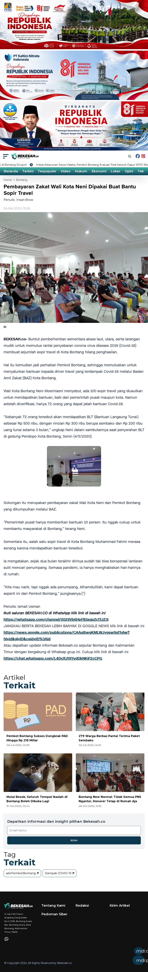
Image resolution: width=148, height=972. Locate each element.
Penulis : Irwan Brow (18, 199)
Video (65, 171)
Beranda (11, 171)
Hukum (81, 171)
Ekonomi (99, 171)
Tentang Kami (53, 906)
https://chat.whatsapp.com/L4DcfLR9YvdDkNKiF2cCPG (53, 658)
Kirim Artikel (120, 906)
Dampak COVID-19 (58, 873)
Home (8, 180)
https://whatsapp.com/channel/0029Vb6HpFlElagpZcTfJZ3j (56, 619)
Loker (115, 171)
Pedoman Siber (54, 914)
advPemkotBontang (21, 873)
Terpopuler (47, 171)
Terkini (27, 171)
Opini (129, 171)
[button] (91, 957)
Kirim (74, 840)
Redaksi (82, 906)
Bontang (21, 180)
